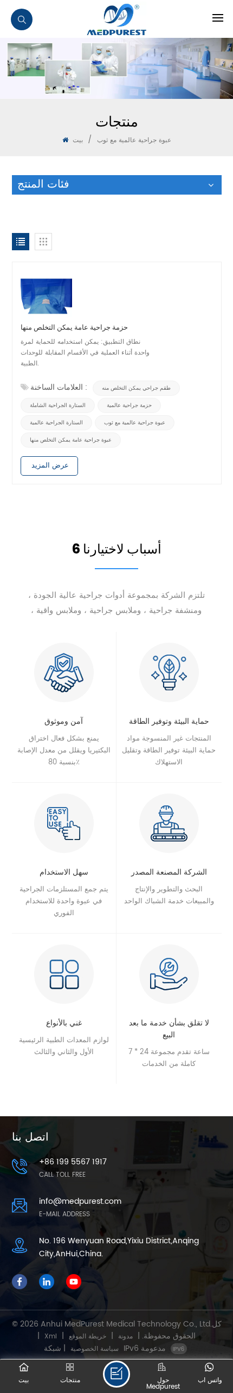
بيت (76, 140)
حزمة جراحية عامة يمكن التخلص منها (74, 327)
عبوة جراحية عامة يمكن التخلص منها (71, 440)
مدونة (125, 1336)
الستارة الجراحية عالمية (56, 422)
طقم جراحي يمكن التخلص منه (136, 388)
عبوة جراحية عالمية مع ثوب (134, 422)
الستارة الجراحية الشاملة (58, 405)
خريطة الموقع (87, 1336)
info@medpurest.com (80, 1201)
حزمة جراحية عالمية (129, 405)
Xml (50, 1336)
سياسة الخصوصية (94, 1349)
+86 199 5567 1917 (73, 1162)
